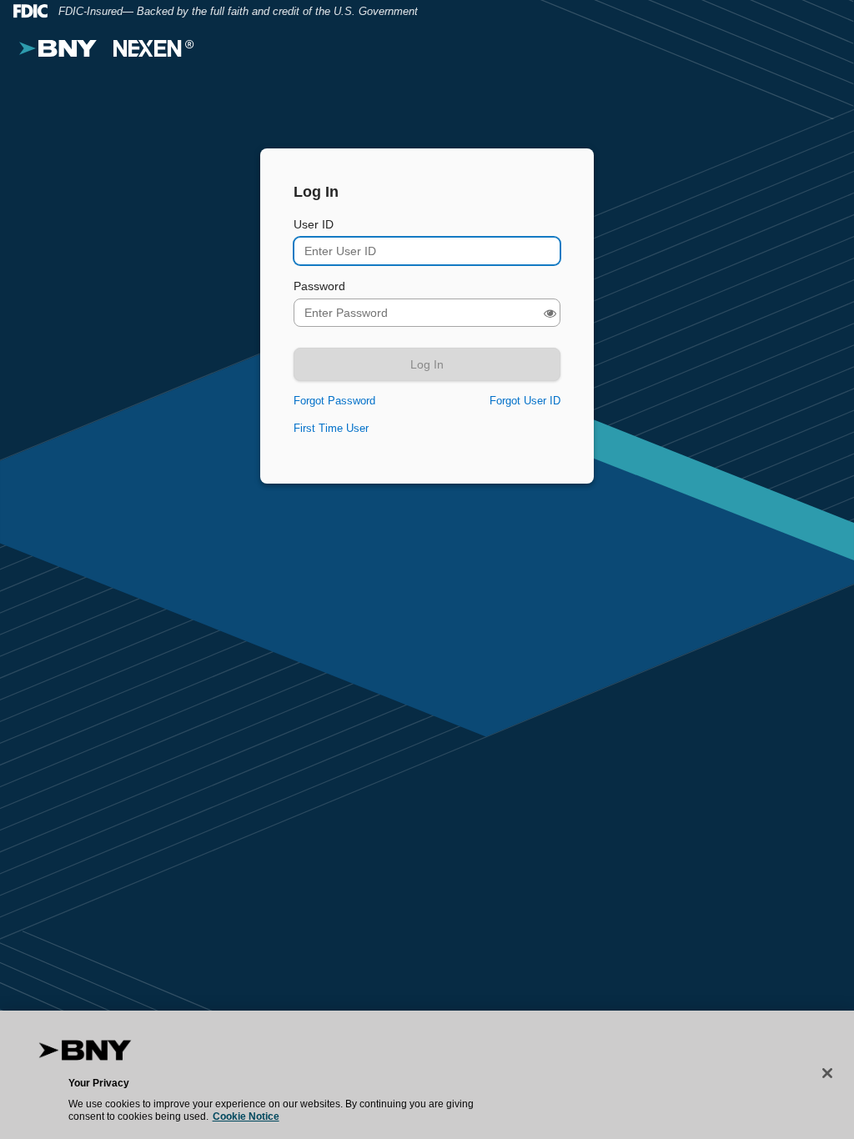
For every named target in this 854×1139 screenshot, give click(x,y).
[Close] (827, 1073)
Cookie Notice (246, 1116)
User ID (314, 224)
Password (319, 286)
